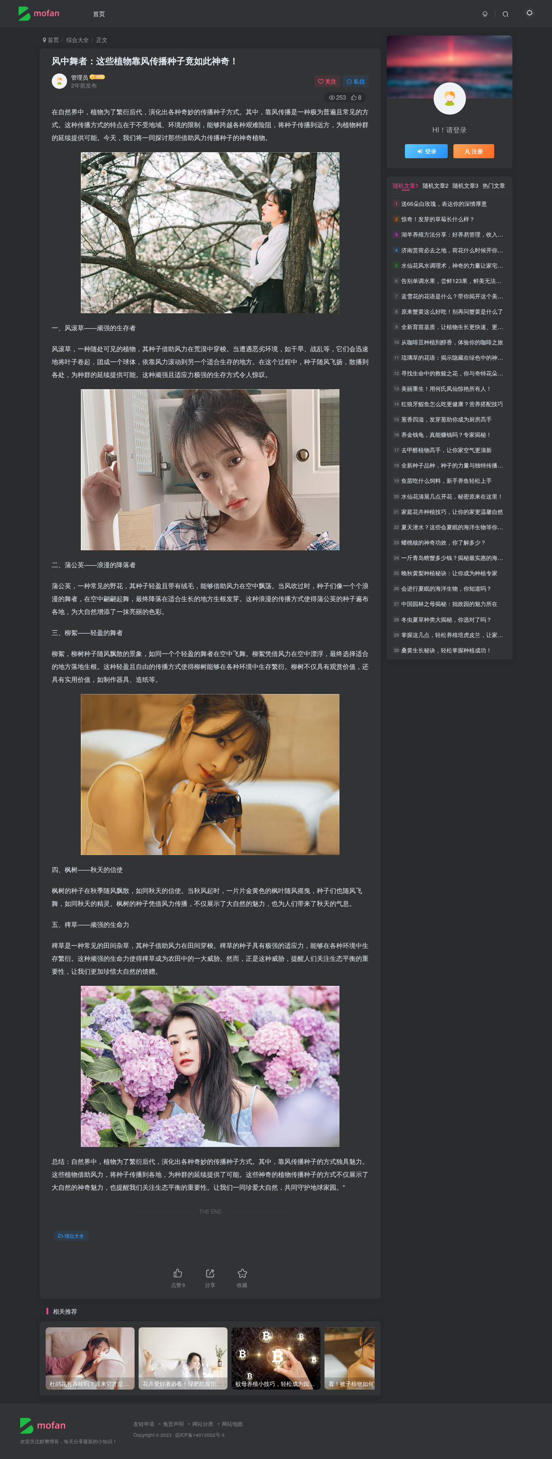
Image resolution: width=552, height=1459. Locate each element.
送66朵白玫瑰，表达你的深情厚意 (444, 203)
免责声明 (173, 1424)
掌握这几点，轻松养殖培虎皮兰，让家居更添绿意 (463, 635)
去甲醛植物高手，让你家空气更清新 (446, 450)
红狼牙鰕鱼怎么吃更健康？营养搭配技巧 (452, 404)
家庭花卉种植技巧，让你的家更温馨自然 (452, 511)
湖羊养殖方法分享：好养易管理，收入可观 (455, 235)
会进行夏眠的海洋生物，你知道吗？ (446, 588)
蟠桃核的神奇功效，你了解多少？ (443, 542)
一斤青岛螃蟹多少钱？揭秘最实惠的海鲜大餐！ (460, 557)
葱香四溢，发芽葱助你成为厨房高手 (446, 419)
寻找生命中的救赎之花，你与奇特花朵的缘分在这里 (466, 373)
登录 (430, 151)
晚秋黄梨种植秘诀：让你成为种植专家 (449, 573)
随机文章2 (436, 185)
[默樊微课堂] (46, 1425)
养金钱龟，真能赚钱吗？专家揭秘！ (446, 434)
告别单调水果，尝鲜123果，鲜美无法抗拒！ (457, 281)
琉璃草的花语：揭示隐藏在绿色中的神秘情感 (457, 358)
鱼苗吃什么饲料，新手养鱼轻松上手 (446, 481)
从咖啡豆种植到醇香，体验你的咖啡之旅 (452, 342)
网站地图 (232, 1424)
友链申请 (143, 1424)
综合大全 (77, 40)
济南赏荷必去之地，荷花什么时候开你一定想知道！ (466, 250)
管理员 (79, 77)
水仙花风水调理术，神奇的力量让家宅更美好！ (460, 265)
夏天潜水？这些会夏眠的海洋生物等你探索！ (457, 527)
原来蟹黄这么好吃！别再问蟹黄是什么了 (452, 311)
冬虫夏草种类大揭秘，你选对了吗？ (446, 619)
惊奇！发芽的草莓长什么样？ (438, 219)
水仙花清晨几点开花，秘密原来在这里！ (452, 496)
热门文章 (493, 185)
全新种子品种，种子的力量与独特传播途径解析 (460, 465)
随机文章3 (465, 185)
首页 (99, 13)
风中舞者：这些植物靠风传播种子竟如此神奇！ (145, 60)
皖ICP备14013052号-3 (200, 1435)
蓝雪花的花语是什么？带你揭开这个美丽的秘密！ (463, 296)
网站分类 (202, 1424)
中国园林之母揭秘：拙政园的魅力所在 (449, 604)
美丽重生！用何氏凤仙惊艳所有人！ (446, 388)
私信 (359, 81)
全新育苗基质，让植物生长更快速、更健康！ (457, 327)
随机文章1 (406, 185)
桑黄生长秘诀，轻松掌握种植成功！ (446, 650)
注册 (477, 151)
